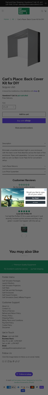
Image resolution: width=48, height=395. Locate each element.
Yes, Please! (35, 198)
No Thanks (35, 202)
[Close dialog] (45, 190)
